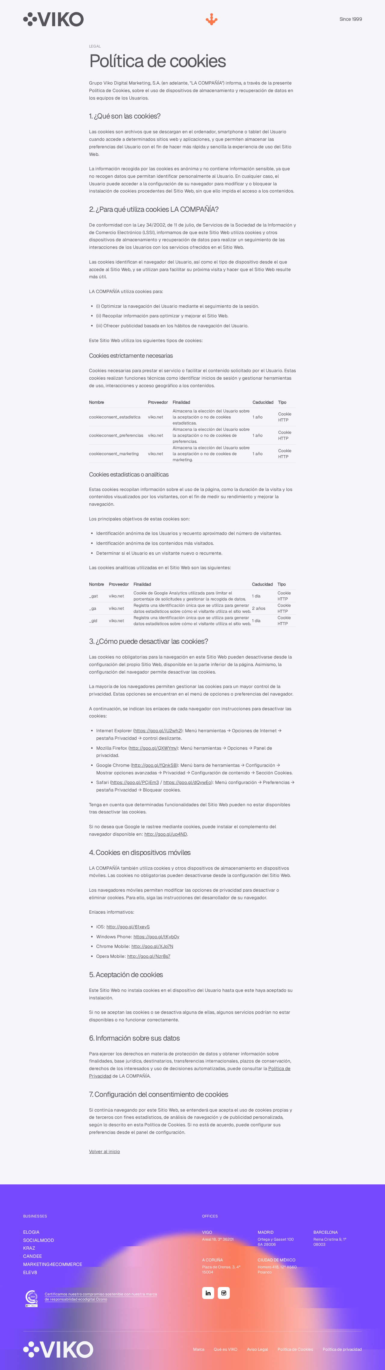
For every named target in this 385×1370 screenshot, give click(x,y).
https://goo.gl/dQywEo (187, 782)
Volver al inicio (104, 1151)
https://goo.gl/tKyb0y (156, 937)
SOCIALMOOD (38, 1240)
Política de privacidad (342, 1349)
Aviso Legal (257, 1349)
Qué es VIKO (225, 1349)
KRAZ (29, 1248)
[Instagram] (224, 1293)
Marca (198, 1349)
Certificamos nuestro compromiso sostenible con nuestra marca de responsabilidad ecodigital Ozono (101, 1296)
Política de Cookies (295, 1349)
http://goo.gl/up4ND (165, 834)
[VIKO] (53, 19)
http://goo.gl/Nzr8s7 (148, 956)
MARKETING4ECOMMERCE (52, 1264)
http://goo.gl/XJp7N (152, 946)
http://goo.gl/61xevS (128, 927)
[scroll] (211, 19)
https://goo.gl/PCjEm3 (135, 782)
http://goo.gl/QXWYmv (153, 748)
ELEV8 (30, 1272)
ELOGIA (31, 1232)
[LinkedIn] (208, 1293)
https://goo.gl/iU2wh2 (157, 730)
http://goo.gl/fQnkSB (154, 765)
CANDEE (32, 1256)
